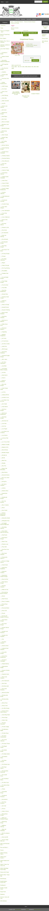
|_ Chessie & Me (4, 167)
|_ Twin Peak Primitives (3, 802)
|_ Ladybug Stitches (4, 394)
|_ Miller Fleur (3, 460)
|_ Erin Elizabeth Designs (4, 242)
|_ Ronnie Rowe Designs (3, 605)
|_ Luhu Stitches (4, 435)
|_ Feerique (2, 256)
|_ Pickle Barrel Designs (3, 538)
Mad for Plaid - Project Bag (5, 875)
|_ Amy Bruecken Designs (4, 69)
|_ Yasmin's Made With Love (4, 840)
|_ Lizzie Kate (3, 423)
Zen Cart (27, 909)
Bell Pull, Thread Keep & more (5, 35)
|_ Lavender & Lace (4, 397)
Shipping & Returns (44, 35)
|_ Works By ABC (4, 837)
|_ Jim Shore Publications (3, 363)
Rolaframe (2, 894)
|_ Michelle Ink (3, 455)
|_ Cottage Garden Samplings (4, 177)
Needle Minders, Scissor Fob (3, 882)
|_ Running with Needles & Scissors (4, 616)
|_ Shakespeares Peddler (4, 667)
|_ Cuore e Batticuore (5, 217)
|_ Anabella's (3, 72)
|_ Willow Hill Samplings (3, 830)
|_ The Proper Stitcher (3, 767)
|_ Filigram (2, 262)
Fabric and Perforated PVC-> (4, 844)
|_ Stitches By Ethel (4, 692)
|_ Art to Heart (3, 88)
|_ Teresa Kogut (3, 717)
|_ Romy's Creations (4, 601)
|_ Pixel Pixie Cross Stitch (4, 550)
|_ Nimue (2, 507)
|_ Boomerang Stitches (3, 131)
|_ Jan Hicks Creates (5, 343)
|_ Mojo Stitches (4, 472)
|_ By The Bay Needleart (3, 142)
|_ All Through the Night (4, 65)
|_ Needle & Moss (4, 490)
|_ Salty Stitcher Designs (3, 620)
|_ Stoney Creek (4, 705)
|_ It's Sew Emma (4, 341)
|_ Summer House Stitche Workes (4, 711)
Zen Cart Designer (37, 909)
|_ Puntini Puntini (4, 564)
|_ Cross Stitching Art (5, 210)
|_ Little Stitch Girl (4, 420)
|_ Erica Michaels (4, 239)
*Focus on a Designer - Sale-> (4, 31)
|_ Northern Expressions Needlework (3, 514)
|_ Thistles (2, 788)
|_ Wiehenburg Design (3, 822)
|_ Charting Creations (5, 155)
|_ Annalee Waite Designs (4, 75)
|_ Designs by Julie (4, 227)
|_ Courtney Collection (3, 193)
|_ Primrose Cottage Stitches (4, 561)
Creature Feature (35, 93)
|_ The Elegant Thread (3, 747)
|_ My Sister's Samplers (3, 485)
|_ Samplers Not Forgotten (4, 636)
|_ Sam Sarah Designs (3, 624)
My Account (29, 19)
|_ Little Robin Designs (3, 417)
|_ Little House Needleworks (3, 414)
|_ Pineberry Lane (4, 544)
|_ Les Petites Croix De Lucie (4, 400)
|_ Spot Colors (3, 683)
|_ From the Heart (4, 284)
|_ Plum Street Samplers (3, 554)
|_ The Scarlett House (3, 775)
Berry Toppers (3, 38)
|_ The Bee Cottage (4, 726)
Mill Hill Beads (3, 878)
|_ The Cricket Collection (3, 740)
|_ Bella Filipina (3, 116)
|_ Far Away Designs (5, 253)
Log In (7, 1)
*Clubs (1, 28)
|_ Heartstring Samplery (3, 317)
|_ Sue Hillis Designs (4, 708)
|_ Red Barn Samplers (3, 586)
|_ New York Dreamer (3, 502)
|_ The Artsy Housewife (3, 723)
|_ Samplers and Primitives (4, 632)
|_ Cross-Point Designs (3, 214)
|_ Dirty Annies (3, 230)
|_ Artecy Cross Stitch (3, 92)
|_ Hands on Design (4, 304)
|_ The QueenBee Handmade (4, 771)
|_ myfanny (2, 488)
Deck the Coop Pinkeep (25, 96)
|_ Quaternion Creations (3, 572)
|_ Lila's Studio (3, 403)
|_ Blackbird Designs (4, 128)
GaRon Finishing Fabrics (3, 853)
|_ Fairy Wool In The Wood (4, 250)
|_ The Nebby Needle (5, 753)
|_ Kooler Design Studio (4, 389)
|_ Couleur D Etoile (4, 183)
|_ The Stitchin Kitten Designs (4, 786)
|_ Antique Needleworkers (3, 83)
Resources (23, 19)
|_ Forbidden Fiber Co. (4, 274)
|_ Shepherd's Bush (4, 674)
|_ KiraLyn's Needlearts (3, 381)
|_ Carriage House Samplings (4, 152)
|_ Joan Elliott (3, 365)
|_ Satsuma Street (4, 645)
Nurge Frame (3, 891)
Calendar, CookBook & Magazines (5, 45)
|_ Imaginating (3, 331)
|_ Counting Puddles (4, 185)
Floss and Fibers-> (4, 847)
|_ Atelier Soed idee (4, 100)
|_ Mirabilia (2, 463)
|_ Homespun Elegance (3, 328)
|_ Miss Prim (3, 465)
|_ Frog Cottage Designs (3, 282)
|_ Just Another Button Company (3, 369)
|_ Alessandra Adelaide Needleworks (5, 61)
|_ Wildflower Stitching (3, 826)
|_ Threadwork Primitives (3, 796)
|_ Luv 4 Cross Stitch (5, 441)
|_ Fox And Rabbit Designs (4, 278)
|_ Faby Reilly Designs (3, 246)
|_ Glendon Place (4, 294)
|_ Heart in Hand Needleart (4, 313)
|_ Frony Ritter (3, 287)
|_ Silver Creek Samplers (3, 677)
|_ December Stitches (3, 224)
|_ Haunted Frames (4, 307)
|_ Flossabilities (3, 270)
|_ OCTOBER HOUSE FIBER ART (4, 524)
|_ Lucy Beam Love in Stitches (4, 432)
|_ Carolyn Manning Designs (4, 148)
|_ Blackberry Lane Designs (4, 125)
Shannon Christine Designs (29, 21)
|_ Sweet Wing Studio (5, 714)
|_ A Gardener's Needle (3, 53)
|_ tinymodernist (3, 799)
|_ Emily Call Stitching (3, 236)
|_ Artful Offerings (4, 95)
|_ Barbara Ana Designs (3, 113)
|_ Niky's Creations (4, 504)
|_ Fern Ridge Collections (3, 259)
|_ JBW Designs (4, 349)
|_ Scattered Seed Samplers (4, 649)
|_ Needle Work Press (3, 494)
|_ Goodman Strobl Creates (4, 297)
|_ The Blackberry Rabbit (4, 730)
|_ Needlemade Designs (3, 498)
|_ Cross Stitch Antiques (3, 207)
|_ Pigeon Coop (3, 541)
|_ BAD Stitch (3, 109)
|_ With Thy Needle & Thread (5, 834)
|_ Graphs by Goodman (3, 301)
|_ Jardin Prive (3, 346)
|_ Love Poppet (3, 428)
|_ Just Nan (3, 372)
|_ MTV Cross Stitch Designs (4, 478)
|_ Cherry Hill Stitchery (3, 164)
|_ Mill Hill (2, 457)
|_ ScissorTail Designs (3, 653)
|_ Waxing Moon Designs (4, 814)
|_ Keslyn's (2, 377)
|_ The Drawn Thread (5, 743)
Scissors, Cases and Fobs (4, 897)
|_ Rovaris (2, 613)
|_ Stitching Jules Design (4, 696)
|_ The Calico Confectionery (3, 736)
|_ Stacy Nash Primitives (3, 689)
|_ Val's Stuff (3, 805)
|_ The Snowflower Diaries (4, 779)
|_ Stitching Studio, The (4, 700)
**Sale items (2, 25)
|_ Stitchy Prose (3, 702)
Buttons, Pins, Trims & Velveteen (5, 42)
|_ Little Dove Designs (3, 410)
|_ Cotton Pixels (3, 180)
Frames (2, 850)
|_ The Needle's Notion (3, 757)
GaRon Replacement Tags (4, 861)
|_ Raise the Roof (4, 579)
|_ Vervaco (2, 808)
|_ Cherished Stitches (5, 158)
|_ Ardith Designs (4, 86)
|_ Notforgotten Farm (4, 520)
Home (2, 1)
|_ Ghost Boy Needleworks (3, 291)
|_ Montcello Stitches (5, 474)
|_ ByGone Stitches (4, 145)
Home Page (18, 19)
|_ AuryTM (2, 103)
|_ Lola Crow (3, 426)
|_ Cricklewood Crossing (3, 201)
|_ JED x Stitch (3, 359)
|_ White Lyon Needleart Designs (4, 818)
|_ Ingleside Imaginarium (3, 335)
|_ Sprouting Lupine (4, 686)
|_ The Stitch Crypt (4, 782)
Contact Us (34, 19)
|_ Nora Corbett (3, 510)
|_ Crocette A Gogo (4, 204)
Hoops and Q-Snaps (4, 872)
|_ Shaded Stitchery (4, 663)
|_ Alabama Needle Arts (4, 57)
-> (5, 49)
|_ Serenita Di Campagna (3, 660)
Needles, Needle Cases (3, 888)
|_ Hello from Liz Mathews (4, 321)
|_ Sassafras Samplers (3, 642)
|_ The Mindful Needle (3, 751)
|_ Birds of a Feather (4, 121)
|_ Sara (2, 639)
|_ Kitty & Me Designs (3, 385)
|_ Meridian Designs (4, 452)
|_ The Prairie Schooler (3, 761)
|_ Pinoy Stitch (3, 546)
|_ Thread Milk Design (3, 792)
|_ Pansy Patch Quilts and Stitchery (4, 531)
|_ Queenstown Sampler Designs (4, 576)
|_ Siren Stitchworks (4, 680)
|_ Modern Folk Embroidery (3, 469)
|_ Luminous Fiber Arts (4, 438)
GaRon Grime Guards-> (3, 857)
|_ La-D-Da (2, 392)
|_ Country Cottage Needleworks (4, 189)
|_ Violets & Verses (4, 811)
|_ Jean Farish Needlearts (3, 352)
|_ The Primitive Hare (5, 764)
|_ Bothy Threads (4, 134)
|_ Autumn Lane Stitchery (3, 106)
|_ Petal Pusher (3, 534)
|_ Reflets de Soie (4, 589)
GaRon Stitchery (18, 909)
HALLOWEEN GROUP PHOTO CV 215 (16, 93)
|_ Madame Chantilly (4, 444)
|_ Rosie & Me (3, 610)
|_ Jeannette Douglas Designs (5, 356)
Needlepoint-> (3, 885)
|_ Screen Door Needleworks (3, 656)
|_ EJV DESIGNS (4, 232)
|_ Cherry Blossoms (4, 160)
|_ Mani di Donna (4, 449)
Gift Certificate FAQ (45, 42)
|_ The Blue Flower (4, 733)
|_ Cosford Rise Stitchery (3, 173)
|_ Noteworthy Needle (5, 518)
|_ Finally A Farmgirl (4, 265)
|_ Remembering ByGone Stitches (4, 593)
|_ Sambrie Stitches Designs (4, 628)
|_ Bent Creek (3, 119)
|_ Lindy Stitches (4, 406)
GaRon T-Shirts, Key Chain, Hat (4, 865)
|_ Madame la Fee (4, 447)
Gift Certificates (3, 900)
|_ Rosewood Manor (4, 607)
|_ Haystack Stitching (5, 309)
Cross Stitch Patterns (18, 21)
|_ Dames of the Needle (3, 220)
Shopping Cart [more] (45, 23)
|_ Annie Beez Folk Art (4, 79)
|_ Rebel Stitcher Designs (4, 582)
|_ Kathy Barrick (4, 375)
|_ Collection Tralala (4, 170)
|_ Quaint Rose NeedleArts (3, 568)
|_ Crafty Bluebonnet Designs (4, 197)
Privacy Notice (45, 38)
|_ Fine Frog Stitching (5, 268)
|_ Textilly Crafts (3, 720)
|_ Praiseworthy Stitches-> (3, 558)
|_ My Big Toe (3, 481)
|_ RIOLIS (2, 596)
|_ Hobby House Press (4, 325)
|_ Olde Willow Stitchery (3, 528)
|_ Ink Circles (3, 338)
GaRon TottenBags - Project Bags (4, 869)
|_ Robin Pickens (4, 598)
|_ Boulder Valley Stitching (4, 138)
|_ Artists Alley (3, 98)
